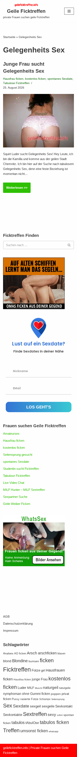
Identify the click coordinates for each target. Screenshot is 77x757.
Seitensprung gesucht (17, 454)
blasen (61, 653)
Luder (22, 688)
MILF (30, 687)
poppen (56, 693)
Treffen (11, 730)
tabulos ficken (54, 722)
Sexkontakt (63, 706)
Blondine (20, 661)
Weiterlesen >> (15, 189)
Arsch (32, 653)
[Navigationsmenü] (69, 11)
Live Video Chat (13, 482)
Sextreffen (35, 714)
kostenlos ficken (35, 78)
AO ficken (20, 653)
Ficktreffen (17, 669)
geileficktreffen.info (15, 748)
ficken (47, 660)
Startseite (9, 37)
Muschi (38, 688)
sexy (52, 714)
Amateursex (11, 433)
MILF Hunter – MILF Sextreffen (24, 489)
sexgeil (35, 706)
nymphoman (12, 693)
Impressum (10, 630)
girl (43, 670)
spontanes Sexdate (59, 78)
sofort (60, 715)
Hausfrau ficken (13, 78)
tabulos (18, 722)
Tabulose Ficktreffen (16, 83)
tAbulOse (32, 723)
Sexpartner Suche (15, 496)
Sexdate (21, 706)
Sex (7, 705)
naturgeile (64, 688)
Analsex (8, 653)
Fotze (36, 670)
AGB (6, 616)
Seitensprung (57, 699)
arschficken (47, 653)
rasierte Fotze (29, 699)
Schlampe (45, 699)
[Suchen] (69, 245)
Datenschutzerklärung (18, 623)
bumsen (34, 661)
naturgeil (50, 687)
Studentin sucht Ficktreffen (21, 468)
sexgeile (48, 706)
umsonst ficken (34, 731)
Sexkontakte (12, 715)
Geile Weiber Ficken (16, 503)
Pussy (16, 699)
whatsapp (53, 731)
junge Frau (40, 679)
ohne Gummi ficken (36, 693)
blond (7, 661)
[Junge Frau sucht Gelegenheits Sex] (38, 120)
